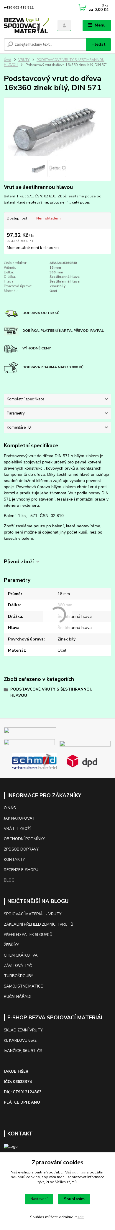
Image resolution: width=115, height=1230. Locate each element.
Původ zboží (19, 561)
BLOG (9, 880)
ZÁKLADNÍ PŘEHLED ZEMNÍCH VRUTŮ (38, 924)
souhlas (79, 1172)
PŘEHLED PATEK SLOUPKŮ (28, 934)
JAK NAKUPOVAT (19, 818)
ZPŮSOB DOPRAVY (21, 849)
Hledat (98, 44)
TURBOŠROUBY (18, 976)
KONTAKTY (15, 859)
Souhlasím (74, 1199)
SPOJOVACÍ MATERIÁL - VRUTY (32, 914)
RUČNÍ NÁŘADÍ (17, 996)
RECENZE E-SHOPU (21, 870)
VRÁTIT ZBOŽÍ (17, 828)
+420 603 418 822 (19, 7)
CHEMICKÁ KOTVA (21, 955)
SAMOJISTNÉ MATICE (23, 986)
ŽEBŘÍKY (11, 945)
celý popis (81, 202)
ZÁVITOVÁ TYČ (18, 965)
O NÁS (10, 808)
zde (81, 1217)
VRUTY (23, 60)
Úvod (7, 60)
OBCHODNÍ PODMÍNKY (24, 839)
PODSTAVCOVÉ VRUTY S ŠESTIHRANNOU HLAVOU (51, 692)
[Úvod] (26, 25)
